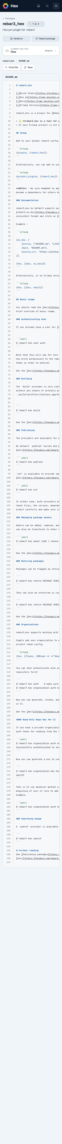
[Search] (47, 5)
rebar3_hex (13, 23)
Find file (13, 67)
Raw (30, 67)
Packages (10, 18)
